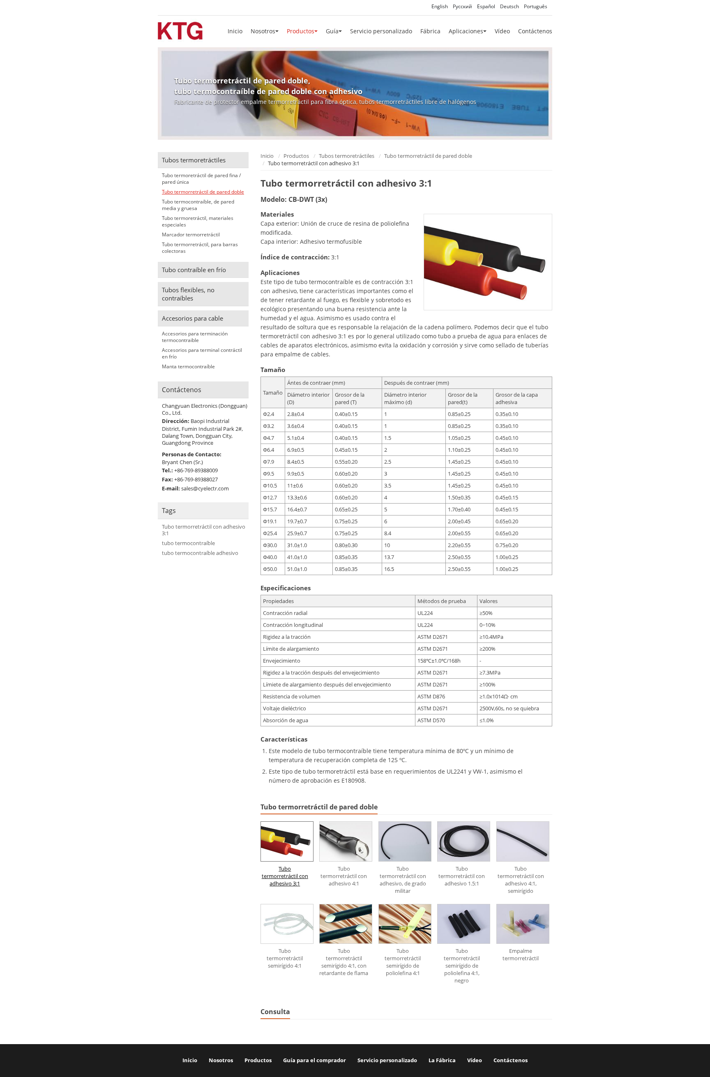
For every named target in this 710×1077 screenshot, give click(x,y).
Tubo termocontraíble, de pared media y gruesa (198, 205)
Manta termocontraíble (188, 366)
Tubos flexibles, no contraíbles (188, 294)
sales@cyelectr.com (205, 488)
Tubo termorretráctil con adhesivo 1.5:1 (461, 876)
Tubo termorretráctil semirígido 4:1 (285, 958)
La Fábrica (442, 1060)
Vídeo (502, 31)
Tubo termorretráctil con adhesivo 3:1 (285, 876)
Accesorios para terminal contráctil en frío (202, 353)
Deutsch (509, 6)
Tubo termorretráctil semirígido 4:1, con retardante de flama (343, 962)
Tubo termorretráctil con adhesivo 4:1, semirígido (521, 879)
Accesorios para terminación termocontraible (195, 337)
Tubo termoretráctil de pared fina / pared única (201, 178)
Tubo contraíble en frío (194, 270)
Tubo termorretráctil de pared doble (428, 155)
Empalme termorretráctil (521, 954)
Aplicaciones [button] (466, 31)
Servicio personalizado (381, 31)
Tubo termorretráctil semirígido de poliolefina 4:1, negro (462, 965)
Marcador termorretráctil (191, 234)
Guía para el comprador (314, 1060)
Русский (462, 6)
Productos (296, 155)
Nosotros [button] (263, 31)
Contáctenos (535, 31)
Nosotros (221, 1060)
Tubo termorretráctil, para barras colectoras (200, 247)
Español (486, 6)
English (439, 6)
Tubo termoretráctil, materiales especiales (197, 221)
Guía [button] (332, 31)
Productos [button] (300, 31)
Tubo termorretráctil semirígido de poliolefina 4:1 (403, 962)
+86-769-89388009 (196, 470)
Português (535, 6)
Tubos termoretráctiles (346, 155)
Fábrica (430, 31)
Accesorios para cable (192, 318)
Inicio (235, 31)
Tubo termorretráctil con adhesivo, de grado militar (403, 879)
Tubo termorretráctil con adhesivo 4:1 (343, 876)
